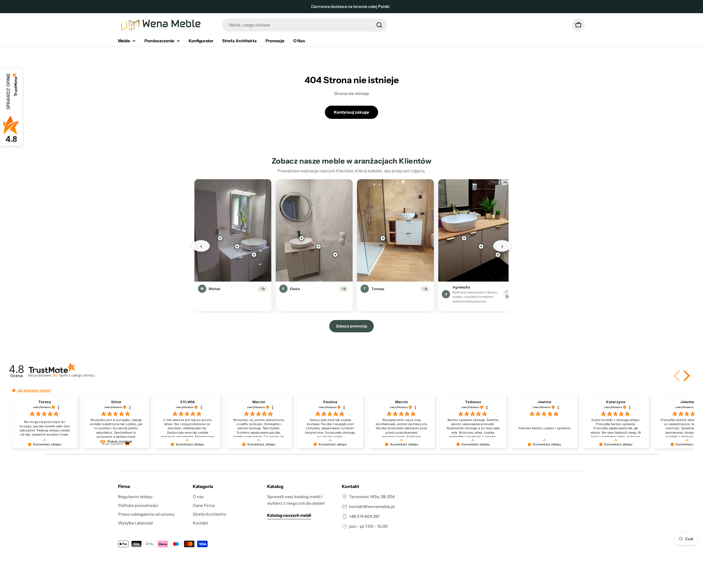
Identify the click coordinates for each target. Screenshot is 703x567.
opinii (73, 375)
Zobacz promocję (351, 326)
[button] (686, 375)
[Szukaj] (379, 25)
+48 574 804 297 (364, 516)
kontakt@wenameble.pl (372, 506)
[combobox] (304, 25)
